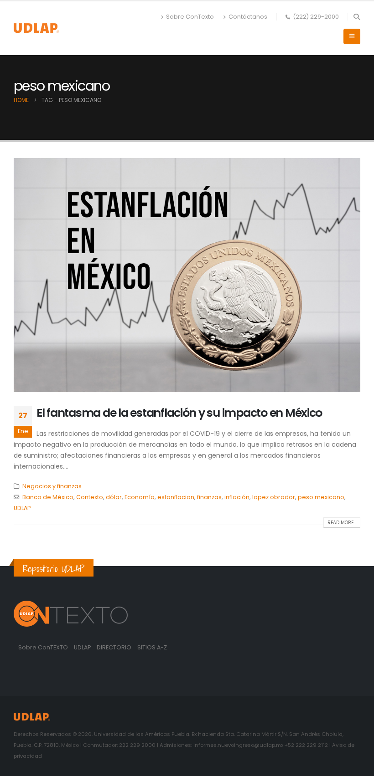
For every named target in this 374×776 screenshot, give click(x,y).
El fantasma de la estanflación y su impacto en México (179, 413)
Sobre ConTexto (190, 16)
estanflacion (175, 497)
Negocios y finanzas (52, 486)
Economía (140, 497)
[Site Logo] (36, 28)
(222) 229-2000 (316, 16)
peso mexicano (321, 497)
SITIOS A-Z (152, 647)
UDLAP (22, 508)
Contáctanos (248, 16)
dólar (114, 497)
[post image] (187, 275)
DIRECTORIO (115, 647)
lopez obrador (273, 497)
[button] (356, 16)
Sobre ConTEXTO (43, 647)
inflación (236, 497)
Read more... (341, 522)
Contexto (89, 497)
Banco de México (47, 497)
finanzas (209, 497)
